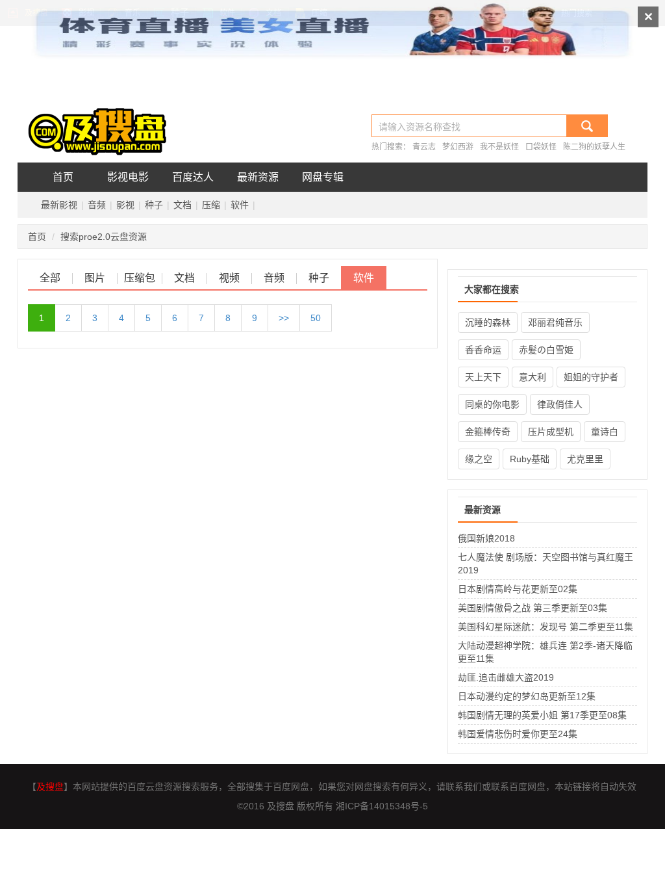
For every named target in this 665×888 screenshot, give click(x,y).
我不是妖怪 (499, 146)
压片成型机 (550, 431)
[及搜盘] (102, 125)
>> (284, 318)
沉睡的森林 (487, 322)
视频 (229, 277)
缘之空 (478, 459)
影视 (125, 205)
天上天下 (483, 377)
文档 (182, 205)
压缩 (211, 205)
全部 (50, 277)
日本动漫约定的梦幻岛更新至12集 (527, 696)
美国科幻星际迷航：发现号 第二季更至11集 (545, 626)
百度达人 (193, 177)
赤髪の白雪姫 (546, 350)
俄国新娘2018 (486, 538)
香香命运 (483, 350)
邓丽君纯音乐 (555, 322)
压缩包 (139, 277)
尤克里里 (585, 459)
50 (315, 318)
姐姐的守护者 (591, 377)
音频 (97, 205)
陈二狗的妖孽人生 (594, 146)
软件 (240, 205)
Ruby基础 (529, 459)
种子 (154, 205)
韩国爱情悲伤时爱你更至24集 (517, 734)
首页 (63, 177)
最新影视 (59, 205)
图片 (94, 277)
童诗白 (604, 431)
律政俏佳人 (560, 404)
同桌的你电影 (492, 404)
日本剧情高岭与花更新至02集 (517, 589)
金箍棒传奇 (487, 431)
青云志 (424, 146)
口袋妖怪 (541, 146)
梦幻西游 (457, 146)
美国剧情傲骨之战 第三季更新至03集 (532, 608)
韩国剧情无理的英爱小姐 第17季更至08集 (542, 715)
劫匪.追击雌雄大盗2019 (506, 677)
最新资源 (258, 177)
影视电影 (128, 177)
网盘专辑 (323, 177)
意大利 (532, 377)
